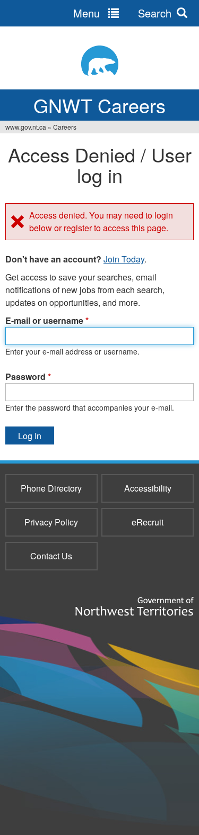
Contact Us (51, 556)
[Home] (99, 60)
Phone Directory (51, 488)
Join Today (123, 259)
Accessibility (147, 488)
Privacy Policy (51, 522)
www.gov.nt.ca (25, 126)
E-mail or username (47, 320)
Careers (64, 126)
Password (28, 376)
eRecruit (147, 522)
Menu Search (122, 13)
